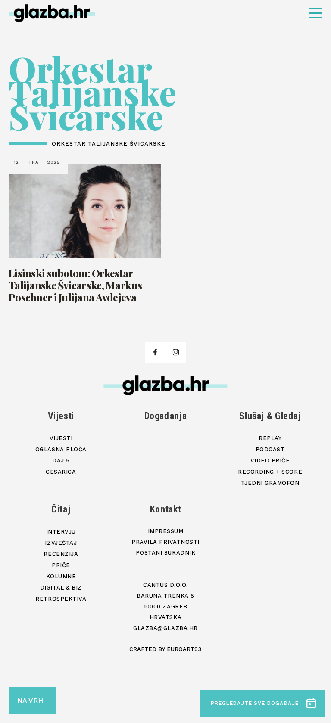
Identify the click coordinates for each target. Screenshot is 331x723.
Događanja (165, 415)
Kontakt (165, 509)
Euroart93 (184, 649)
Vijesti (61, 415)
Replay (270, 438)
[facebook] (155, 352)
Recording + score (270, 472)
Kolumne (61, 576)
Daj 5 (61, 460)
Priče (61, 565)
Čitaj (60, 509)
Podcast (270, 449)
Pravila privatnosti (165, 542)
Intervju (61, 531)
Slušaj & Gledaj (270, 415)
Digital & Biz (61, 587)
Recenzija (61, 554)
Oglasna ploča (61, 449)
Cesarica (61, 472)
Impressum (166, 531)
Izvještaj (61, 543)
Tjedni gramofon (270, 483)
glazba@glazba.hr (165, 628)
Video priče (270, 460)
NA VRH (30, 700)
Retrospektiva (60, 599)
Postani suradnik (165, 552)
